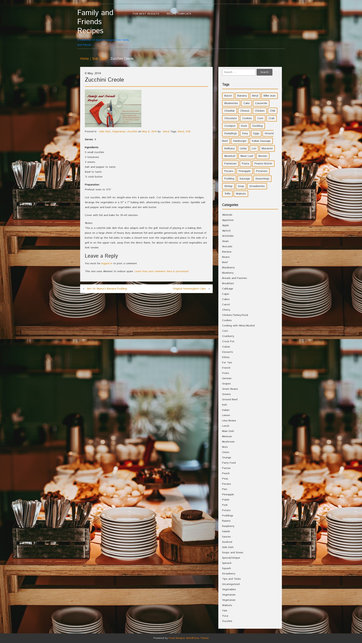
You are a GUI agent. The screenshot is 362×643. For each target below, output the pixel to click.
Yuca (225, 616)
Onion (225, 452)
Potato (226, 510)
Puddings (227, 515)
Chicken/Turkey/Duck (235, 315)
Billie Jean (269, 96)
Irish (224, 405)
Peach (226, 473)
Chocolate (230, 118)
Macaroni (267, 148)
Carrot (226, 304)
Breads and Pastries (234, 278)
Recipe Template (179, 14)
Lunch (225, 426)
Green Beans (230, 389)
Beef (225, 262)
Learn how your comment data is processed (161, 271)
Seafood (227, 542)
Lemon (226, 415)
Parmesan (230, 163)
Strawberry (228, 574)
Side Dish (99, 58)
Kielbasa (229, 148)
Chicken (260, 111)
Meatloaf (229, 156)
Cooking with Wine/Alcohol (238, 326)
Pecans (228, 171)
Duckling (257, 126)
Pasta (245, 163)
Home (84, 58)
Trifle (227, 194)
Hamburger (239, 141)
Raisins (226, 521)
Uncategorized (231, 584)
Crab (272, 118)
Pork (225, 505)
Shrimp (228, 186)
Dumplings (230, 133)
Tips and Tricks (231, 579)
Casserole (261, 103)
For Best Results (146, 14)
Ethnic (226, 357)
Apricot (226, 231)
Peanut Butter (263, 163)
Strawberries (257, 186)
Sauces (226, 537)
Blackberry (228, 267)
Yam (224, 610)
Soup (241, 186)
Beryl (166, 131)
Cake (246, 103)
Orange (226, 457)
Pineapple (245, 171)
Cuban (226, 347)
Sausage (245, 179)
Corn (260, 118)
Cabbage (227, 289)
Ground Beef (230, 399)
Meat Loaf (247, 156)
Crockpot (229, 126)
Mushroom (228, 442)
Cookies (247, 118)
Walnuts (241, 194)
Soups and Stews (232, 552)
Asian (225, 241)
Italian (225, 410)
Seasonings (262, 179)
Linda (243, 148)
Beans (226, 257)
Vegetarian (119, 131)
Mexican (227, 436)
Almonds (227, 215)
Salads (226, 531)
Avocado (227, 246)
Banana (242, 96)
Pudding (229, 179)
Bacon (228, 96)
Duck (244, 126)
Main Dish (228, 431)
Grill (188, 131)
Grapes (226, 384)
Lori (254, 148)
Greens (226, 394)
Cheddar (229, 111)
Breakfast (228, 283)
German (227, 378)
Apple (225, 225)
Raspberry (228, 526)
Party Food (229, 463)
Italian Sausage (261, 141)
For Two (227, 362)
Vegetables (229, 589)
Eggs (256, 133)
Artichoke (228, 236)
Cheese (244, 111)
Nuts (225, 447)
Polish (225, 500)
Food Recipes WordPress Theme (189, 638)
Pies (224, 489)
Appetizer (228, 220)
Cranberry (228, 336)
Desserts (227, 352)
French (226, 368)
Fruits (225, 373)
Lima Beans (229, 421)
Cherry (226, 310)
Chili (272, 111)
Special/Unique (231, 558)
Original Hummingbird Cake (189, 289)
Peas (225, 479)
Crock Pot (228, 341)
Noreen (262, 156)
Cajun (225, 294)
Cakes (226, 299)
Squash (226, 568)
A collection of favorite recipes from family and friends (103, 27)
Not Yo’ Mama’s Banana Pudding (107, 289)
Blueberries (231, 103)
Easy (245, 133)
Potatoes (261, 171)
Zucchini (132, 131)
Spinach (227, 563)
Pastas (226, 468)
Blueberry (228, 273)
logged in (106, 263)
